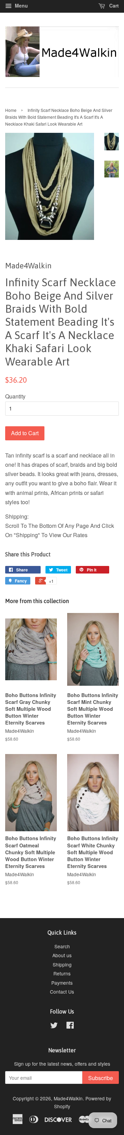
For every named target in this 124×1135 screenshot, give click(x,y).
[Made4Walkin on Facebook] (70, 1026)
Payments (62, 982)
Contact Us (62, 991)
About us (62, 955)
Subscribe (100, 1078)
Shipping (62, 964)
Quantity (15, 396)
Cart (113, 5)
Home (11, 110)
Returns (62, 973)
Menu (20, 5)
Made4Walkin (68, 1098)
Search (62, 946)
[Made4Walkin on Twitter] (54, 1026)
